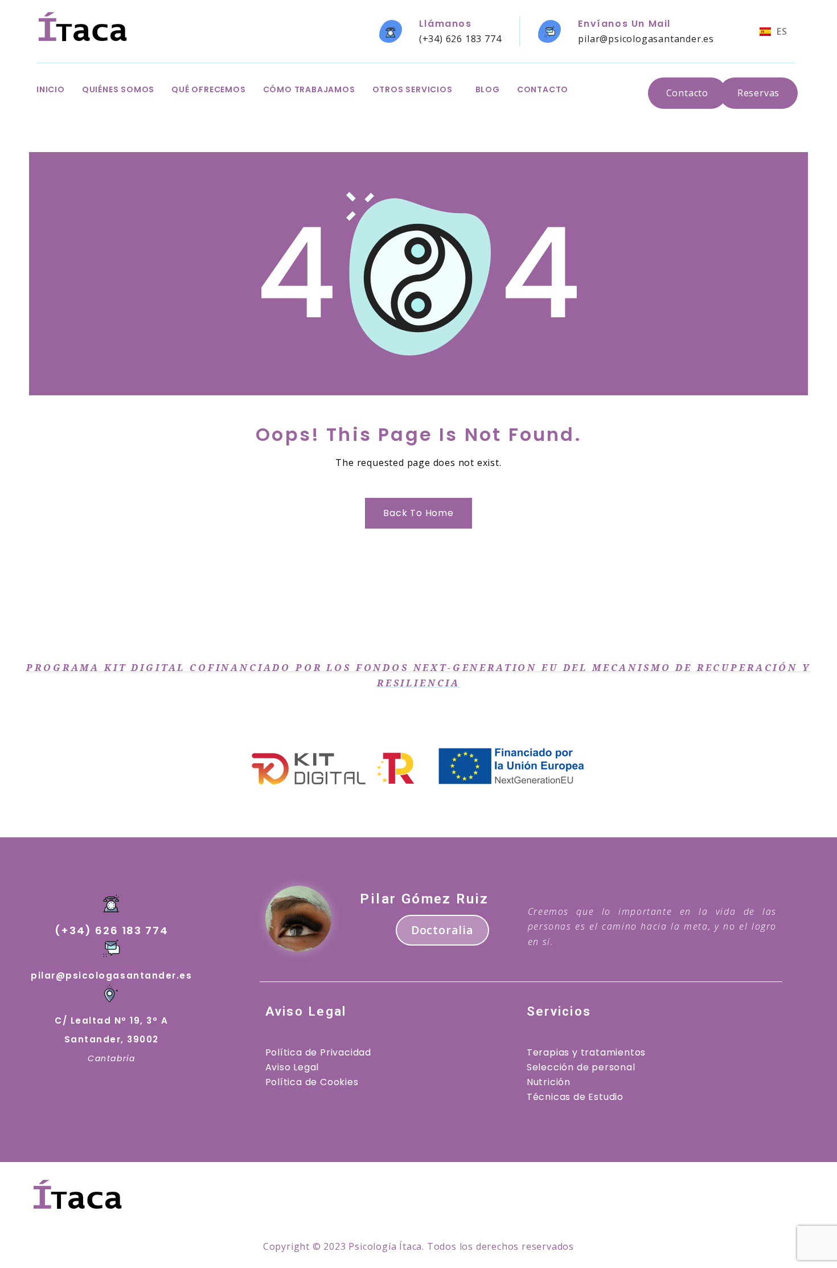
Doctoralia (442, 930)
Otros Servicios (412, 89)
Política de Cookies (312, 1082)
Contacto (542, 89)
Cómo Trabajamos (309, 89)
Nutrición (549, 1082)
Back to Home (418, 513)
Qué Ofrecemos (208, 89)
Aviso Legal (292, 1067)
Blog (487, 89)
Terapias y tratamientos (586, 1052)
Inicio (50, 89)
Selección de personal (581, 1067)
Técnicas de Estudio (575, 1096)
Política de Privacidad (318, 1052)
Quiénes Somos (118, 89)
